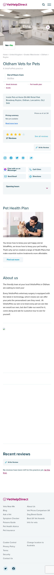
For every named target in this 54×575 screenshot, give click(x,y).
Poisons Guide (9, 522)
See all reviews (41, 136)
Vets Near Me (9, 506)
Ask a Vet (7, 514)
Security (6, 554)
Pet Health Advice (11, 526)
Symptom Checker (11, 518)
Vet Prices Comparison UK (38, 510)
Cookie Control (9, 542)
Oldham (44, 55)
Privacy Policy (9, 546)
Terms (5, 550)
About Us (31, 506)
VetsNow (10, 78)
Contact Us (8, 558)
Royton (6, 57)
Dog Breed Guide (34, 514)
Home (5, 55)
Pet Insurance (9, 530)
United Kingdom (16, 55)
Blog (5, 510)
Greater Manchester (31, 55)
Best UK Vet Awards (36, 518)
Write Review (44, 147)
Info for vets (32, 522)
